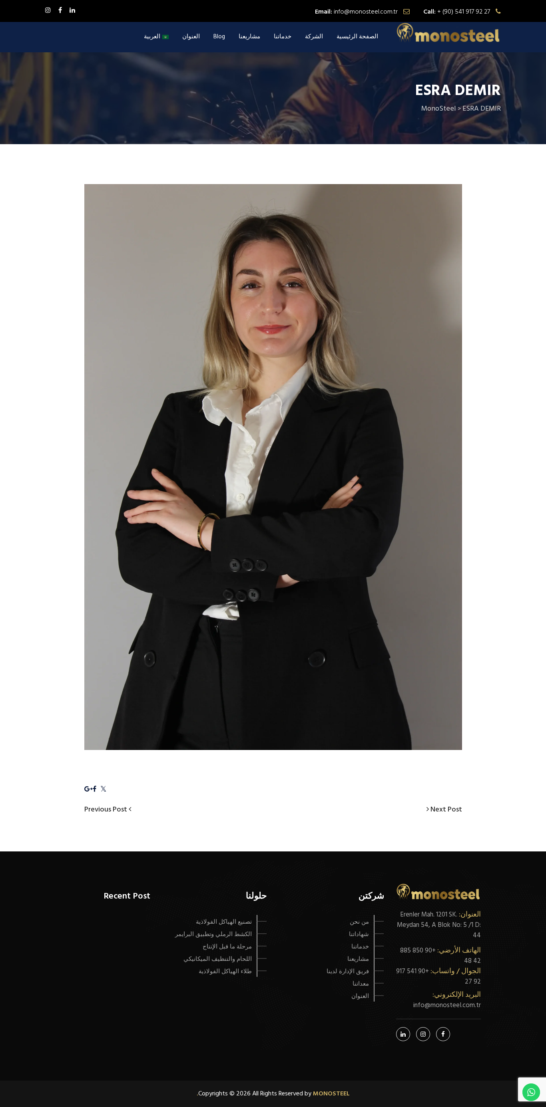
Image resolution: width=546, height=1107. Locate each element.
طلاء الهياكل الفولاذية (225, 971)
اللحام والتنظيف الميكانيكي (217, 959)
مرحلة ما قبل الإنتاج (227, 947)
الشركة (314, 37)
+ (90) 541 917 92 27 (463, 12)
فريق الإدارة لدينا (348, 971)
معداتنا (361, 984)
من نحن (359, 922)
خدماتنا (282, 37)
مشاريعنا (249, 37)
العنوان (191, 37)
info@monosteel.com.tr (366, 12)
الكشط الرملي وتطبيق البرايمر (213, 934)
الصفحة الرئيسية (357, 37)
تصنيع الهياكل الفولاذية (224, 922)
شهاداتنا (359, 934)
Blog (219, 37)
